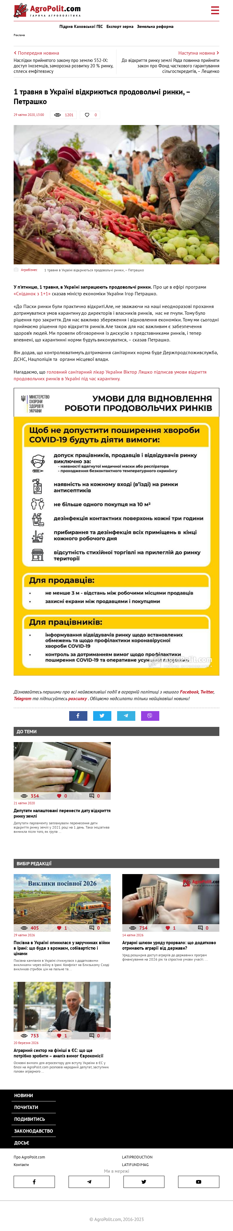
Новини (23, 1095)
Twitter (207, 692)
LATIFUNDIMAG (135, 1164)
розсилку (78, 698)
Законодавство (33, 1131)
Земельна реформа (155, 26)
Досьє (21, 1143)
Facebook (189, 692)
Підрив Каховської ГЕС (81, 26)
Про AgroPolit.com (29, 1157)
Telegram (22, 698)
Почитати (26, 1107)
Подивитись (29, 1119)
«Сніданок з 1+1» (32, 293)
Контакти (21, 1164)
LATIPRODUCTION (137, 1157)
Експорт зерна (119, 26)
